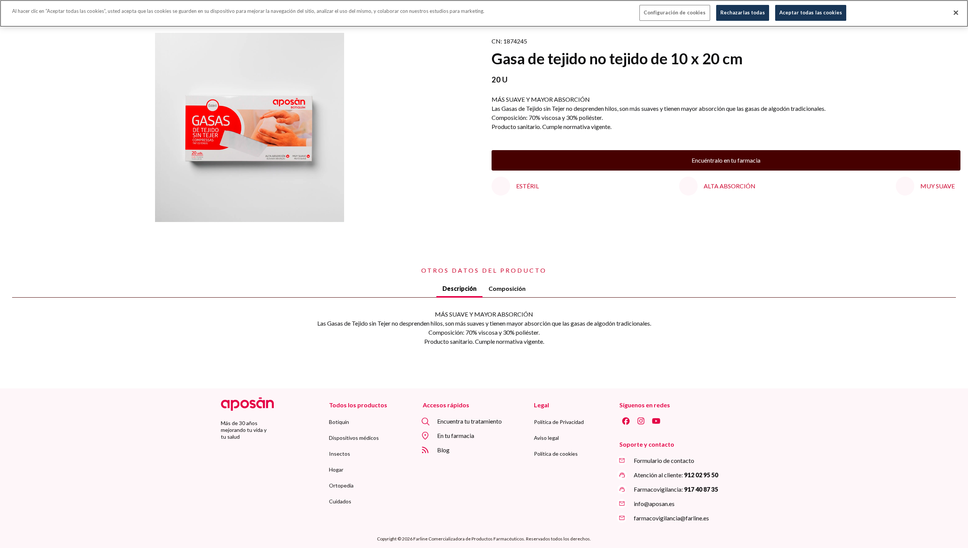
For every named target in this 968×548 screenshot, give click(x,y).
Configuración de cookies (675, 12)
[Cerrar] (956, 13)
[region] (484, 13)
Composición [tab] (507, 288)
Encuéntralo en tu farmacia (726, 160)
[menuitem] (339, 422)
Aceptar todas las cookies (810, 12)
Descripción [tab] (459, 288)
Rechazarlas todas (742, 12)
